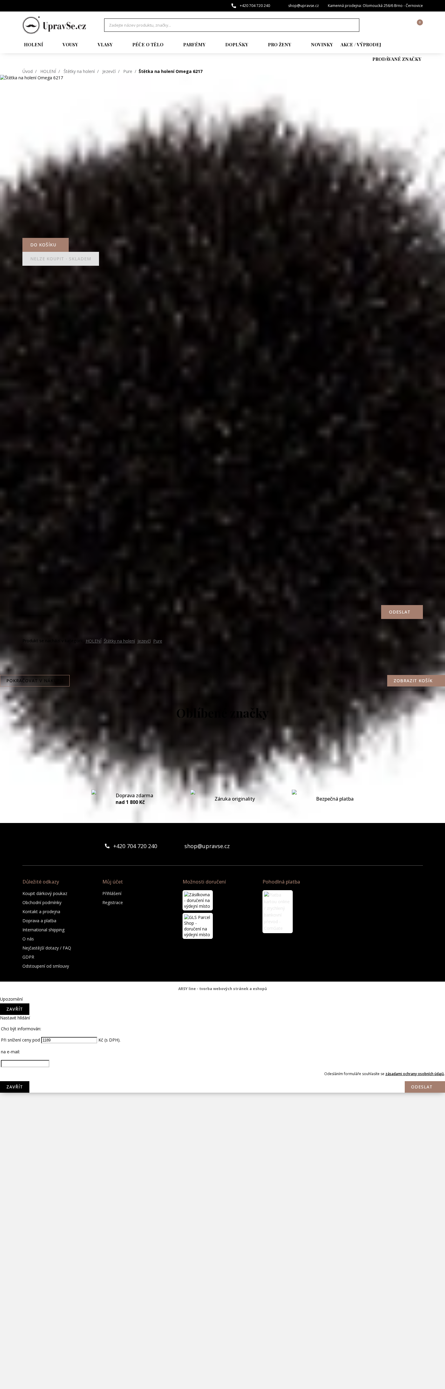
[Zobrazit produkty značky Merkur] (222, 1038)
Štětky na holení (79, 71)
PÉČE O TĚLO (147, 44)
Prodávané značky (396, 59)
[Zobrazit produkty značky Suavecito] (222, 1328)
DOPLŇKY (236, 44)
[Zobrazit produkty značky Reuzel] (222, 1256)
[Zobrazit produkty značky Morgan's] (222, 1086)
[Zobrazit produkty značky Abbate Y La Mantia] (222, 747)
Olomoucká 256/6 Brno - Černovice (393, 5)
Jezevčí (109, 71)
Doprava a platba (39, 920)
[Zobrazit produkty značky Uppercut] (222, 1377)
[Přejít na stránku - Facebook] (408, 846)
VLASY (105, 44)
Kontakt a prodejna (41, 911)
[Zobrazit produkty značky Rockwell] (222, 1280)
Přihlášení (111, 893)
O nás (28, 939)
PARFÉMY (194, 44)
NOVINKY (322, 44)
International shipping (43, 930)
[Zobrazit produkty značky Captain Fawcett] (222, 771)
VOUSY (70, 44)
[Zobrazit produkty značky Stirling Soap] (222, 1304)
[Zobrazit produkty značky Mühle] (222, 1159)
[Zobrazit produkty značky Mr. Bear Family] (222, 1110)
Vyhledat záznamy (353, 25)
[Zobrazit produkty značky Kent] (222, 989)
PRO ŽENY (279, 44)
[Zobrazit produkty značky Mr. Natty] (222, 1135)
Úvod (27, 71)
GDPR (28, 957)
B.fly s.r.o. (54, 25)
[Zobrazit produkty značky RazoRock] (222, 1231)
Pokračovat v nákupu (34, 680)
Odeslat (422, 1087)
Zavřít (14, 1009)
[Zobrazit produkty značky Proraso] (222, 1207)
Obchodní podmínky (41, 902)
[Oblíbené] (385, 25)
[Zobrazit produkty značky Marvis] (222, 1014)
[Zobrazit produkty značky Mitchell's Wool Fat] (222, 1062)
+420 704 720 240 (255, 5)
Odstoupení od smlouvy (45, 966)
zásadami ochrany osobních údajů (414, 1073)
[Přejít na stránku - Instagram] (418, 846)
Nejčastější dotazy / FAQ (46, 948)
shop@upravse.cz (303, 5)
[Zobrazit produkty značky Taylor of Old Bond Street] (222, 1353)
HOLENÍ (33, 44)
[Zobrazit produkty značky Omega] (222, 1183)
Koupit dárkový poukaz (44, 893)
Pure (127, 71)
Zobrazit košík (413, 680)
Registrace (112, 902)
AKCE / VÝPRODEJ (361, 44)
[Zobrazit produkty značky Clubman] (222, 820)
